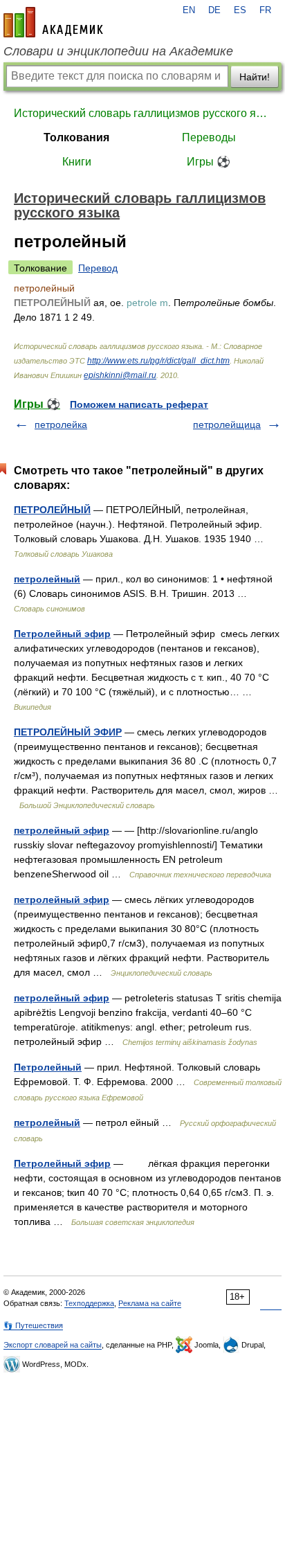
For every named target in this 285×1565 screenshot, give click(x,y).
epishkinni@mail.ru (120, 375)
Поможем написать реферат (139, 404)
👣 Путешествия (33, 1325)
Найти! (254, 76)
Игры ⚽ (208, 162)
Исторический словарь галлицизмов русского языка (142, 113)
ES (240, 10)
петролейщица (227, 424)
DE (214, 10)
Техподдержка (89, 1303)
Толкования (76, 137)
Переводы (209, 137)
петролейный (47, 578)
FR (265, 10)
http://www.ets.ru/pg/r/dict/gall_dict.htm (158, 361)
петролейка (61, 424)
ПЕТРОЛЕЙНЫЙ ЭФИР (68, 731)
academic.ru (53, 22)
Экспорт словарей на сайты (52, 1345)
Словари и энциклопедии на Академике (118, 51)
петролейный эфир (61, 830)
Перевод (98, 268)
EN (189, 10)
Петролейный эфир (62, 633)
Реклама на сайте (149, 1303)
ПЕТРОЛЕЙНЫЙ (52, 509)
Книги (76, 162)
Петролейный (48, 1067)
